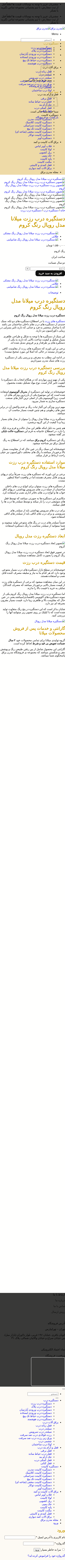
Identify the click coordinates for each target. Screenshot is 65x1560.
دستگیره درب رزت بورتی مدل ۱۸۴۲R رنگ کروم (29, 862)
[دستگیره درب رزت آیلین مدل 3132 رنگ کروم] (30, 1106)
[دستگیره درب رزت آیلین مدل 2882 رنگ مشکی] (29, 1127)
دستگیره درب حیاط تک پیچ (37, 60)
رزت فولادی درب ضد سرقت (36, 80)
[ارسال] (57, 1398)
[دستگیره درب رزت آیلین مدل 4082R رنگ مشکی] (29, 989)
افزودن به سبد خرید (50, 273)
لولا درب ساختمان (42, 90)
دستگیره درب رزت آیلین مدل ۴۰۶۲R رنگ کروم (30, 1019)
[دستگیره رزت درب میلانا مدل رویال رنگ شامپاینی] (32, 239)
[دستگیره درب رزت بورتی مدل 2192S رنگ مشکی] (29, 760)
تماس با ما (59, 1306)
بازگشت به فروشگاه (47, 117)
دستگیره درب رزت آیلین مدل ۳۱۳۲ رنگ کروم (31, 1115)
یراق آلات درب (50, 1422)
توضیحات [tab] (53, 292)
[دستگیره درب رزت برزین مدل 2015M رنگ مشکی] (29, 965)
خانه (62, 210)
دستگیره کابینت (49, 115)
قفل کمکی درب (43, 107)
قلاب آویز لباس (43, 146)
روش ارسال (58, 1311)
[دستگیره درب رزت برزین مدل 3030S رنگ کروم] (29, 896)
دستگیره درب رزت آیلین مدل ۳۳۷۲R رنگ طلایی (29, 1040)
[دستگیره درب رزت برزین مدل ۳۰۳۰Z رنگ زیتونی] (29, 874)
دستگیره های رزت (55, 321)
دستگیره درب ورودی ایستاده (36, 57)
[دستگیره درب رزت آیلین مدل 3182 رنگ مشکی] (29, 1052)
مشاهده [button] (52, 676)
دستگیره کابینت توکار (40, 134)
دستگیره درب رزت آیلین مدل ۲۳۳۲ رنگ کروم (31, 1264)
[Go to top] (63, 1388)
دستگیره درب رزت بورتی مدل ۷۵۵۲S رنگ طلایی (29, 727)
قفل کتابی (46, 111)
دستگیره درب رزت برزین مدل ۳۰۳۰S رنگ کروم (29, 904)
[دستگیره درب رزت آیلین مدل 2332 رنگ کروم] (30, 1255)
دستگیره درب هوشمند (40, 1419)
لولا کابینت (46, 149)
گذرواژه (60, 1543)
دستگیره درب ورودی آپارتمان (36, 53)
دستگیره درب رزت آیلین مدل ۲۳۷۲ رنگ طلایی (30, 1228)
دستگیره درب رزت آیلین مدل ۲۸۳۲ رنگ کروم (31, 1189)
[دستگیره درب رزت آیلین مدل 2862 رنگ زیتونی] (29, 1163)
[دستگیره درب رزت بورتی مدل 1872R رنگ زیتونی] (29, 808)
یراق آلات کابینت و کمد (46, 142)
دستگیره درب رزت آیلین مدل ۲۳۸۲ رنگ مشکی (30, 1210)
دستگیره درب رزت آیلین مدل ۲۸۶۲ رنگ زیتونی (30, 1172)
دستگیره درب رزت (41, 47)
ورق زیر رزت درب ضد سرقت (35, 84)
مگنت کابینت (44, 161)
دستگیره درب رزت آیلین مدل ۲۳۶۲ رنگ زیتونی (30, 1246)
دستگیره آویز (45, 138)
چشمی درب (45, 87)
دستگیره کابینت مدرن (40, 119)
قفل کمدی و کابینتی (41, 165)
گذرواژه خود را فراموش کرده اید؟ (46, 1555)
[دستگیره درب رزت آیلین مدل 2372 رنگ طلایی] (29, 1219)
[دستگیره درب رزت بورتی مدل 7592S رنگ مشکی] (29, 673)
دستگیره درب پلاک (41, 50)
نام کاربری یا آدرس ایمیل (50, 1537)
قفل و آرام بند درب (48, 1447)
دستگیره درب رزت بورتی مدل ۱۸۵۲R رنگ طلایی (29, 841)
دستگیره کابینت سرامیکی (38, 125)
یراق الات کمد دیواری (40, 168)
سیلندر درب (45, 1428)
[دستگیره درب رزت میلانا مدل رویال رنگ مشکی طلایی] (29, 236)
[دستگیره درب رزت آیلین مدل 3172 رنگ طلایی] (29, 1070)
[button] (55, 34)
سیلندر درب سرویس (40, 77)
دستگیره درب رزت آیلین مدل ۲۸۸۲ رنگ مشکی (30, 1136)
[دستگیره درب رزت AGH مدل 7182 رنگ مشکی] (29, 1276)
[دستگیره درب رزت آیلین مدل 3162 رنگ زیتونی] (29, 1088)
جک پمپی (47, 155)
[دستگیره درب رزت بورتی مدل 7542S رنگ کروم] (29, 739)
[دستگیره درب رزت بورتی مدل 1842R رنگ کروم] (29, 853)
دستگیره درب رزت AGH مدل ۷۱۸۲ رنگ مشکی (30, 1285)
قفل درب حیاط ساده (40, 101)
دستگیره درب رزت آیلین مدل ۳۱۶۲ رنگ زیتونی (30, 1097)
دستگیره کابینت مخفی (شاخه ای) (33, 131)
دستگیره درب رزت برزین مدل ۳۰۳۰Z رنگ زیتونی (29, 883)
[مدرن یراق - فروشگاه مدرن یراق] (50, 28)
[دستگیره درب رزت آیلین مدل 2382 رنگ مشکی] (29, 1202)
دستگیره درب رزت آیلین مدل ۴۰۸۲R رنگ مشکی (29, 998)
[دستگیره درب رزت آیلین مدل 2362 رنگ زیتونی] (29, 1237)
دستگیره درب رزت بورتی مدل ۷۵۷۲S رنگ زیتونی (29, 706)
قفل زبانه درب (44, 1425)
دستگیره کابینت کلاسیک (39, 122)
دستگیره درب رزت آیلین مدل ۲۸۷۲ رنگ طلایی (30, 1154)
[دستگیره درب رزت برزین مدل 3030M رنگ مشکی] (29, 917)
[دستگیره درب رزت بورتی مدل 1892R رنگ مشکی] (29, 784)
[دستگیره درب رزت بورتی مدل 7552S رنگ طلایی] (29, 718)
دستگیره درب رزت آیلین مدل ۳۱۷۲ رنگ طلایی (30, 1079)
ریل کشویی (45, 152)
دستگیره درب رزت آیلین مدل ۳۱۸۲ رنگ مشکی (30, 1061)
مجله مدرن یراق (49, 172)
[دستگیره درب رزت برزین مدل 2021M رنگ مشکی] (29, 941)
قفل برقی (46, 98)
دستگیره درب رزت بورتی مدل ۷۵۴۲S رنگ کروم (29, 748)
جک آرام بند (45, 104)
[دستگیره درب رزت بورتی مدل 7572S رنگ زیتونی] (29, 697)
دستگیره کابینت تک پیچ (39, 128)
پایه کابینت (46, 158)
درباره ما (60, 1300)
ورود (37, 1550)
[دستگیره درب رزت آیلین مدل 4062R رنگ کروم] (29, 1010)
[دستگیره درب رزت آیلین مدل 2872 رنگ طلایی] (29, 1145)
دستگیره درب (50, 43)
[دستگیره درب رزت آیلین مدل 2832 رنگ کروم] (30, 1180)
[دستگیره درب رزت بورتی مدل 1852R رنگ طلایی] (29, 832)
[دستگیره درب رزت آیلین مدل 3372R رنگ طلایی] (29, 1031)
